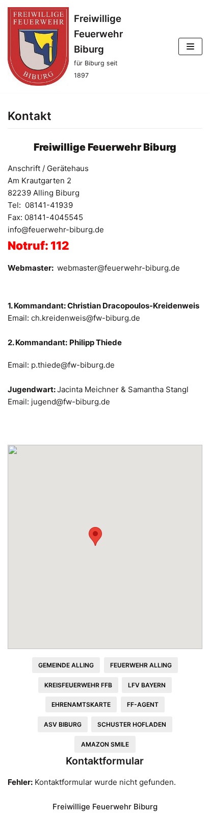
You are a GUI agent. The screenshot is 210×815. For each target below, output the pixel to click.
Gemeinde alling (66, 665)
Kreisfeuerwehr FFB (78, 685)
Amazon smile (105, 744)
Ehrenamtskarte (81, 704)
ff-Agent (143, 704)
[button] (95, 536)
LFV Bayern (147, 685)
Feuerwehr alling (141, 665)
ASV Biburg (63, 724)
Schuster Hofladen (131, 724)
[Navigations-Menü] (190, 46)
